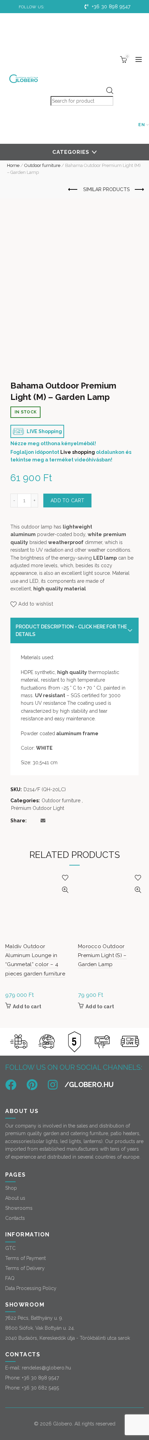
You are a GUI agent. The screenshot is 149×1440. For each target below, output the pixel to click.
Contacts (15, 1218)
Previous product (73, 190)
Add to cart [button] (27, 1006)
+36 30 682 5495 (40, 1388)
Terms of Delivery (25, 1268)
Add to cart (67, 500)
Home (13, 165)
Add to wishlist (35, 604)
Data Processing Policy (30, 1288)
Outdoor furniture (42, 165)
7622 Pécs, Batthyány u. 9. (34, 1318)
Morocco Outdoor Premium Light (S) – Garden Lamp (102, 955)
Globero (62, 1424)
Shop (11, 1188)
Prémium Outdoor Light (37, 808)
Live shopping (77, 452)
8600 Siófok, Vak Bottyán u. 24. (40, 1328)
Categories (70, 152)
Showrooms (19, 1208)
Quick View (65, 890)
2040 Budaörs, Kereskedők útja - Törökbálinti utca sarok (67, 1338)
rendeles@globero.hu (46, 1368)
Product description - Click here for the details (71, 630)
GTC (10, 1248)
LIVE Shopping (44, 431)
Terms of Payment (25, 1258)
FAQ (10, 1278)
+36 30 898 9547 (110, 6)
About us (15, 1198)
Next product (138, 190)
